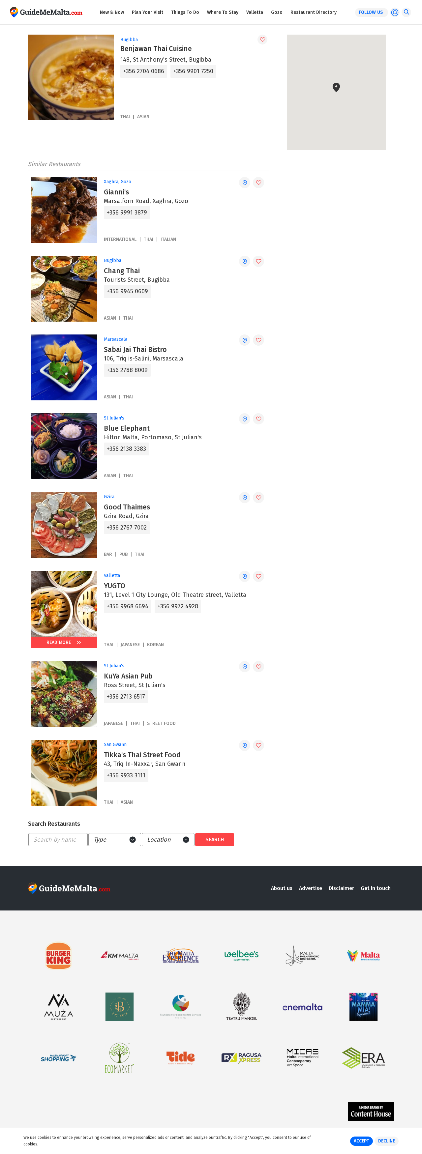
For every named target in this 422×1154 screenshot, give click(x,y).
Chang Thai (122, 271)
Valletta (254, 12)
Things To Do (185, 12)
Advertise (310, 888)
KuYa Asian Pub (128, 676)
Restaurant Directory (313, 12)
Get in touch (376, 888)
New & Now (112, 12)
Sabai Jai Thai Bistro (135, 349)
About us (281, 888)
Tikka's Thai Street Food (142, 755)
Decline (386, 1141)
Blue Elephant (127, 428)
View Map (340, 129)
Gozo (277, 12)
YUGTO (114, 586)
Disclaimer (341, 888)
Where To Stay (222, 12)
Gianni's (116, 192)
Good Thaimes (127, 507)
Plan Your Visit (147, 12)
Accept (361, 1141)
